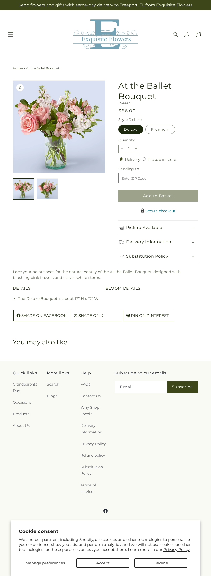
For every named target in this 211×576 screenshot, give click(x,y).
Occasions (22, 402)
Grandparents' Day (25, 387)
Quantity (126, 140)
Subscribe (182, 386)
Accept (103, 563)
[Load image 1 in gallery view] (23, 189)
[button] (10, 34)
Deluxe (131, 129)
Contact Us (91, 396)
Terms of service (88, 488)
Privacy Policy (176, 549)
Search (53, 384)
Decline (161, 563)
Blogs (52, 396)
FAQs (85, 384)
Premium (160, 129)
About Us (21, 425)
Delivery (133, 159)
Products (21, 414)
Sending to (136, 169)
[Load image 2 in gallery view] (47, 189)
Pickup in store (162, 159)
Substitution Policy (92, 470)
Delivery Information (91, 428)
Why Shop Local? (90, 410)
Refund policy (93, 455)
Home (18, 68)
